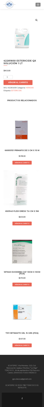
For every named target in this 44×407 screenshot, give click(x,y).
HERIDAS (30, 87)
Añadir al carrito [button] (22, 162)
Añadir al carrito (18, 82)
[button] (36, 20)
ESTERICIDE (16, 90)
